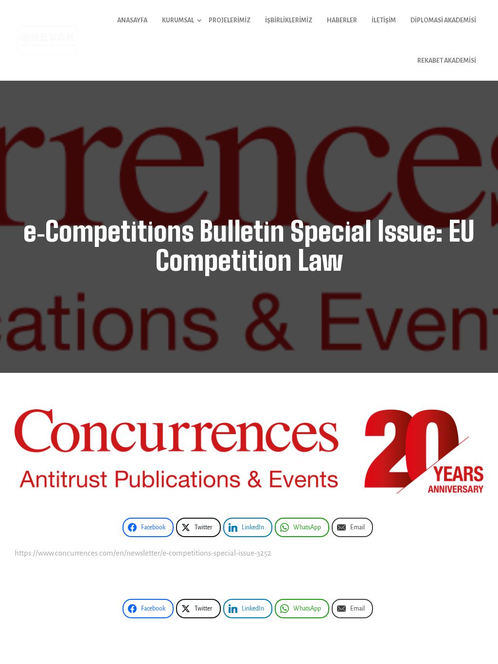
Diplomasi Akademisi (443, 20)
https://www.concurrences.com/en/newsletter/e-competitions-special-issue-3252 (143, 553)
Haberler (342, 20)
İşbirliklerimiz (288, 20)
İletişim (384, 20)
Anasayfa (132, 20)
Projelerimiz (229, 20)
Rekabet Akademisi (446, 60)
